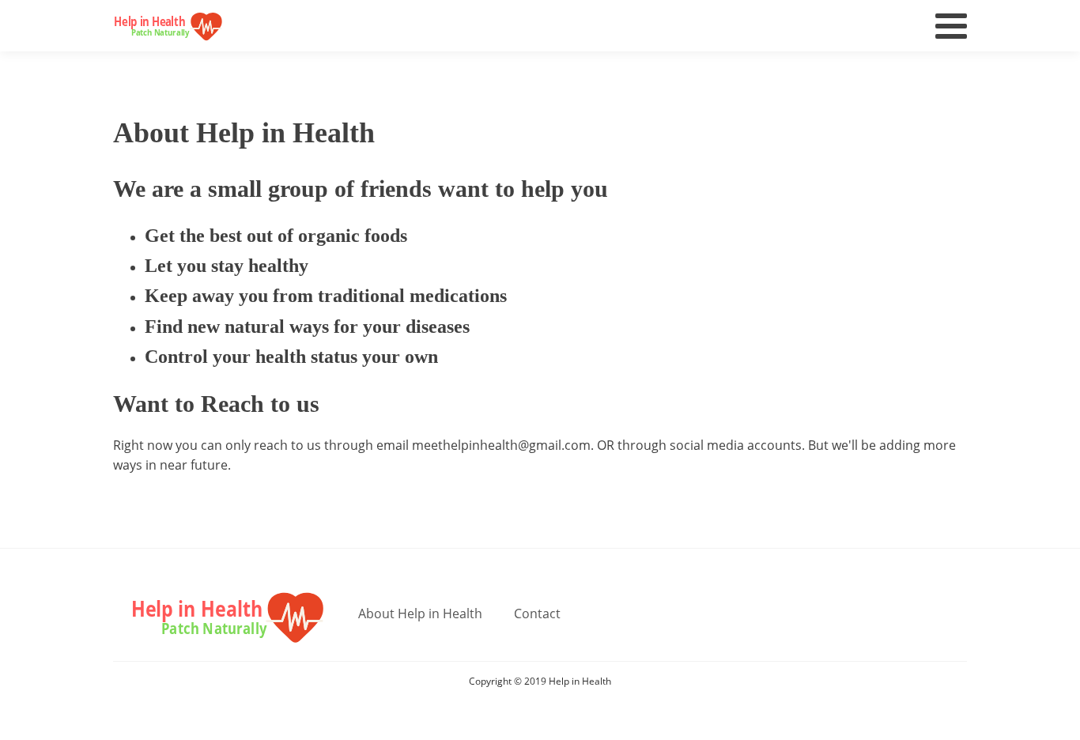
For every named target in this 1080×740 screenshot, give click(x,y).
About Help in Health (420, 613)
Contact (537, 613)
